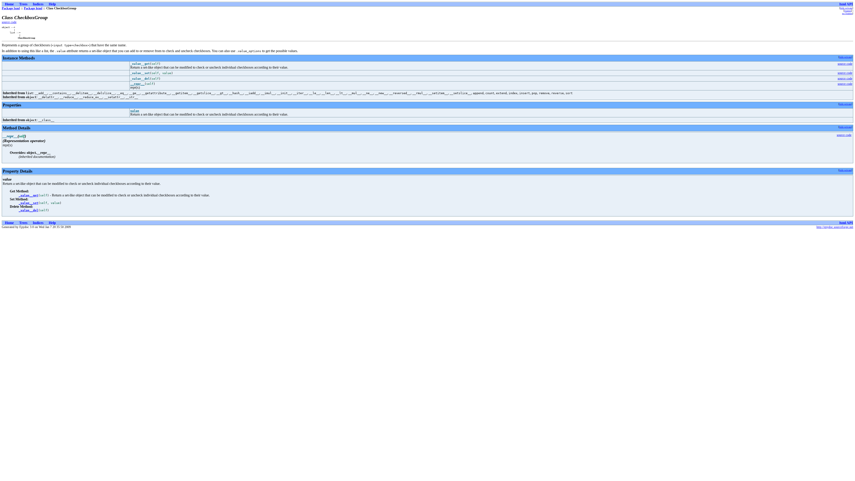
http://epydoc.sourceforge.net (834, 227)
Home (9, 4)
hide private (846, 8)
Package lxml (11, 8)
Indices (38, 4)
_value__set (28, 203)
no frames (847, 13)
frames (847, 10)
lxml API (846, 4)
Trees (23, 4)
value (134, 110)
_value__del (28, 210)
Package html (33, 8)
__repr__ (137, 84)
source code (9, 22)
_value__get (28, 195)
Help (52, 4)
